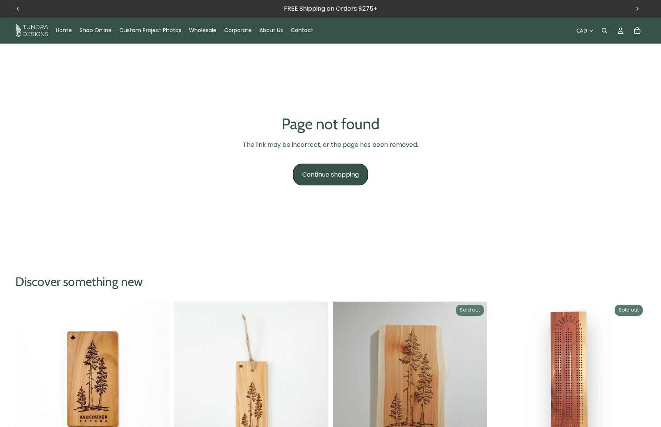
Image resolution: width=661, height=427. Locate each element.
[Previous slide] (18, 8)
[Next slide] (637, 8)
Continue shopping (330, 174)
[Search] (604, 30)
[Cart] (637, 30)
